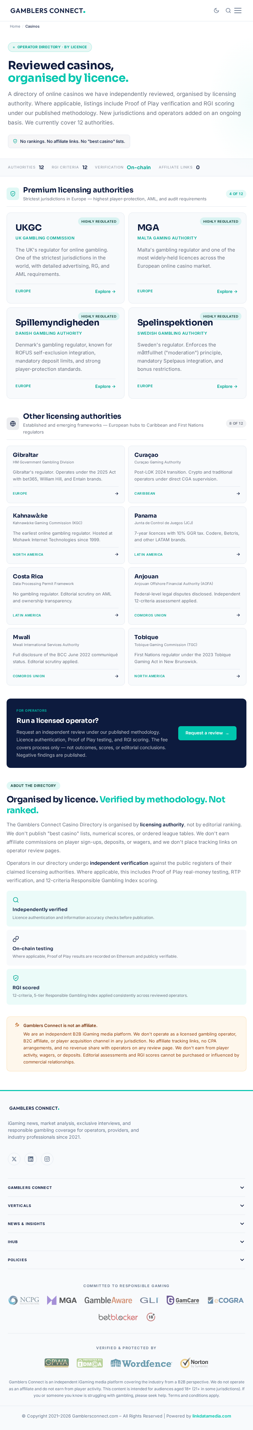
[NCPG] (24, 1300)
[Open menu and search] (233, 10)
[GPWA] (56, 1363)
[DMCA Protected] (89, 1363)
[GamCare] (183, 1300)
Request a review (207, 733)
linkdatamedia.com (211, 1416)
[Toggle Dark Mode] (216, 10)
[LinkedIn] (30, 1159)
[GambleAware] (108, 1300)
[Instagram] (47, 1159)
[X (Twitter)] (14, 1159)
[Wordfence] (141, 1363)
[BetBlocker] (118, 1317)
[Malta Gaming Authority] (62, 1300)
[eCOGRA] (225, 1300)
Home (15, 26)
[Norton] (194, 1362)
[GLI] (149, 1300)
